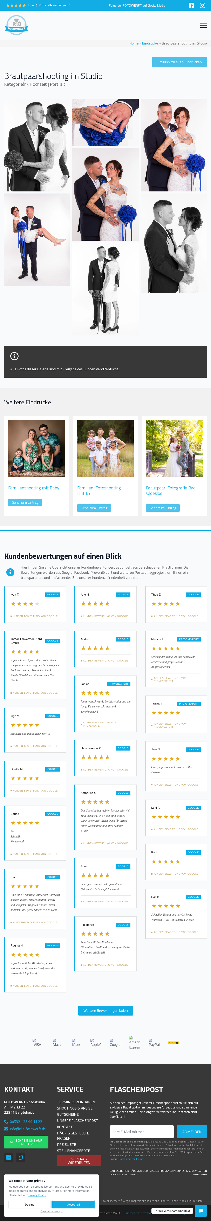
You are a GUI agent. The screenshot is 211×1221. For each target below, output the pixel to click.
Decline (29, 1204)
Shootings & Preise (75, 1108)
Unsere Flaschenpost (77, 1120)
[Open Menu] (203, 25)
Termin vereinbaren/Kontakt (172, 1211)
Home (134, 43)
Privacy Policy (37, 1195)
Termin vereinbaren (76, 1102)
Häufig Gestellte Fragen (73, 1136)
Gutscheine (68, 1114)
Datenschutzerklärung (131, 1159)
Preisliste (66, 1144)
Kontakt (65, 1126)
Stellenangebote (73, 1150)
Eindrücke (150, 43)
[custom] (191, 5)
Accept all (73, 1204)
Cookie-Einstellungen (124, 1174)
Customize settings (52, 1211)
